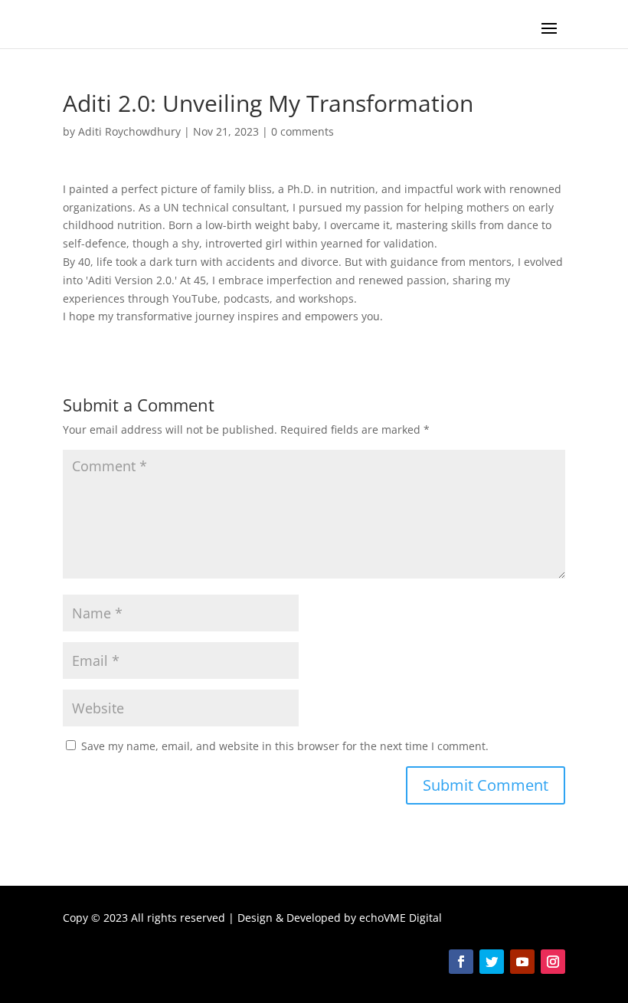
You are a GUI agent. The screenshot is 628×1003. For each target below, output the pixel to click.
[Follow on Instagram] (553, 961)
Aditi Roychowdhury (129, 131)
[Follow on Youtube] (522, 961)
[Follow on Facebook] (461, 961)
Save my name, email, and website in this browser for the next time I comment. (285, 746)
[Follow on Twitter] (491, 961)
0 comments (302, 131)
